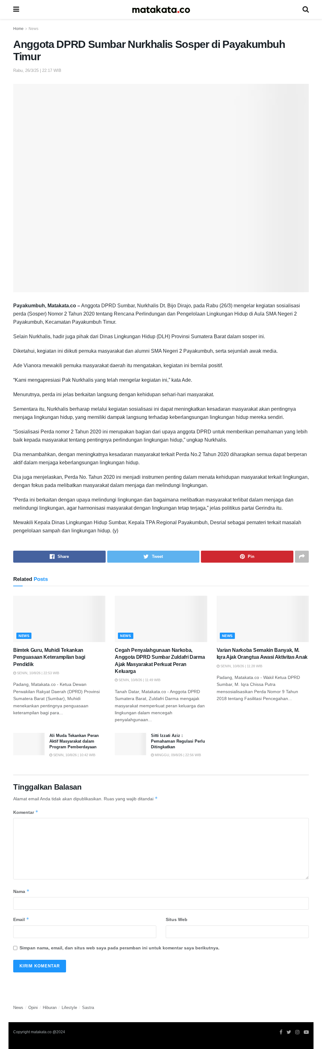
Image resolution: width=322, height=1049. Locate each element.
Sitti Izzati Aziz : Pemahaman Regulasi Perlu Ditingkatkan (178, 741)
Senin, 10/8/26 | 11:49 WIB (139, 680)
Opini (33, 1007)
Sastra (88, 1007)
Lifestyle (69, 1007)
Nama (21, 891)
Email (21, 919)
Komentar (25, 812)
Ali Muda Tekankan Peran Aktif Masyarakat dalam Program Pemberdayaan (74, 741)
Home (18, 28)
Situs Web (176, 919)
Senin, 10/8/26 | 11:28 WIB (240, 666)
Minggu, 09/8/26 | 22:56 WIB (177, 755)
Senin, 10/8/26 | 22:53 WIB (37, 673)
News (33, 28)
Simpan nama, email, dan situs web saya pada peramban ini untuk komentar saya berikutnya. (119, 947)
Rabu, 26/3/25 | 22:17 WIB (37, 70)
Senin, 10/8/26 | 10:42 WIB (73, 755)
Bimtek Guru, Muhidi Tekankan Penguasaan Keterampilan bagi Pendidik (49, 657)
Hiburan (50, 1007)
